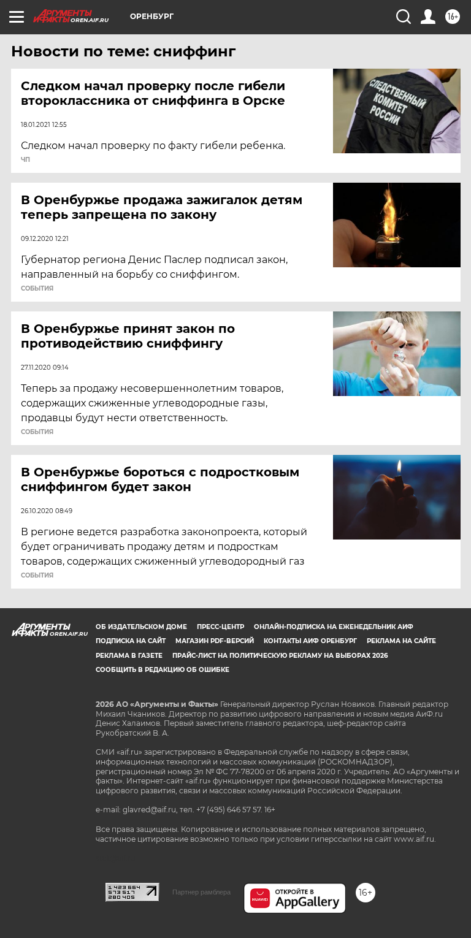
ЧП (25, 160)
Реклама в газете (129, 656)
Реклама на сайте (401, 641)
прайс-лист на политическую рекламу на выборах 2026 (280, 656)
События (37, 289)
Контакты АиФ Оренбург (310, 641)
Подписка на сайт (131, 641)
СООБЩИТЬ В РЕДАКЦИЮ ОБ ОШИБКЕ (162, 670)
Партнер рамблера (201, 892)
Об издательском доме (141, 627)
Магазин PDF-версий (214, 641)
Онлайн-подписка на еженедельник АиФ (333, 627)
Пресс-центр (220, 627)
